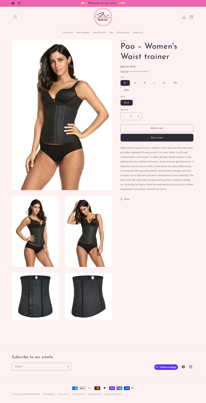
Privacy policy (63, 394)
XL (164, 83)
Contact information (113, 394)
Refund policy (48, 394)
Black (127, 102)
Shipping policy (95, 394)
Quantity (124, 110)
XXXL (126, 90)
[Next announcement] (138, 3)
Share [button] (127, 199)
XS (125, 83)
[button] (15, 17)
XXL (175, 83)
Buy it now (157, 137)
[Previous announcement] (67, 3)
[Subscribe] (67, 367)
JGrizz (21, 394)
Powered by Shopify (32, 394)
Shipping (124, 71)
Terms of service (78, 394)
